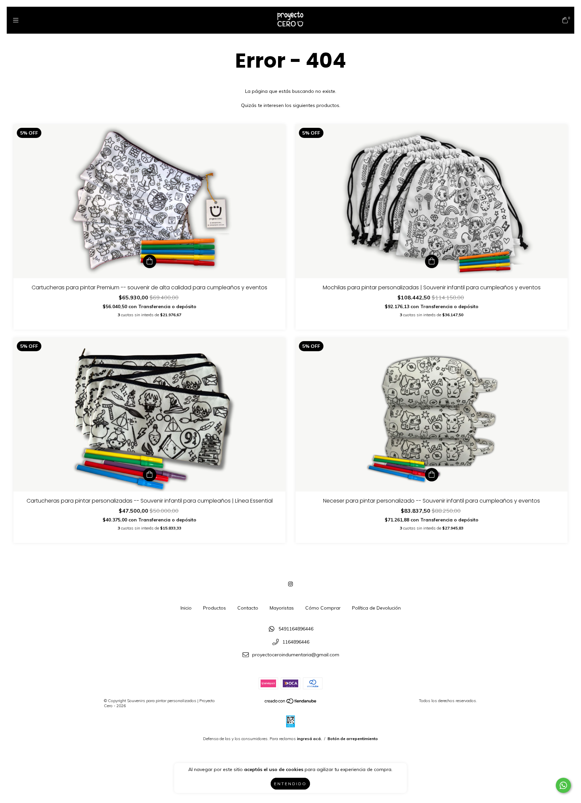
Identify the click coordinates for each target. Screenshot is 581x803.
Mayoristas (282, 608)
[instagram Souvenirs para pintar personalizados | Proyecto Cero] (290, 584)
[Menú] (16, 20)
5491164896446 (295, 629)
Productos (214, 608)
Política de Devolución (376, 608)
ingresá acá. (309, 738)
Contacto (247, 608)
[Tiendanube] (291, 702)
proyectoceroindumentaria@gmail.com (295, 655)
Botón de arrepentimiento (352, 738)
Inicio (186, 608)
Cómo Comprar (323, 608)
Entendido (290, 783)
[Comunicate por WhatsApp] (563, 785)
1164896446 (295, 642)
